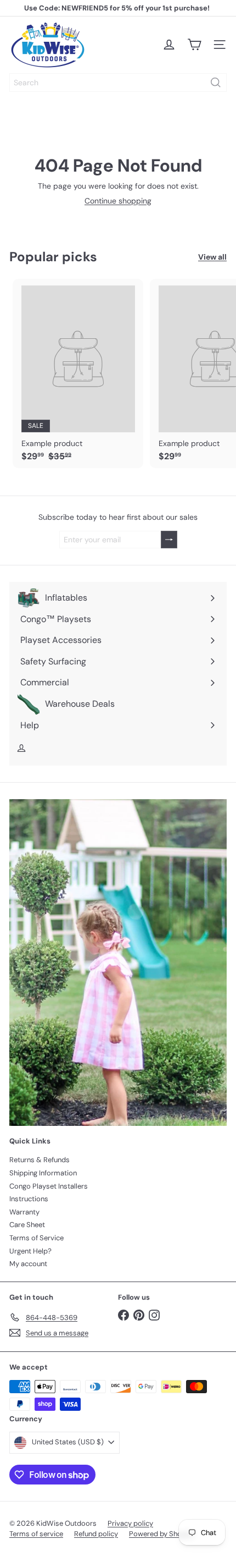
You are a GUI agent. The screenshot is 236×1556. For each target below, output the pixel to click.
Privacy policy (130, 1523)
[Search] (216, 82)
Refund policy (96, 1533)
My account (28, 1263)
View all (212, 257)
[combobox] (118, 82)
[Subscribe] (169, 540)
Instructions (28, 1198)
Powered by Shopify (161, 1533)
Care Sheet (27, 1224)
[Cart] (194, 45)
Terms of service (36, 1533)
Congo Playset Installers (48, 1186)
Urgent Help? (30, 1251)
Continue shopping (118, 201)
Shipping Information (43, 1173)
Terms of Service (36, 1237)
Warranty (24, 1212)
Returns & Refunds (39, 1159)
